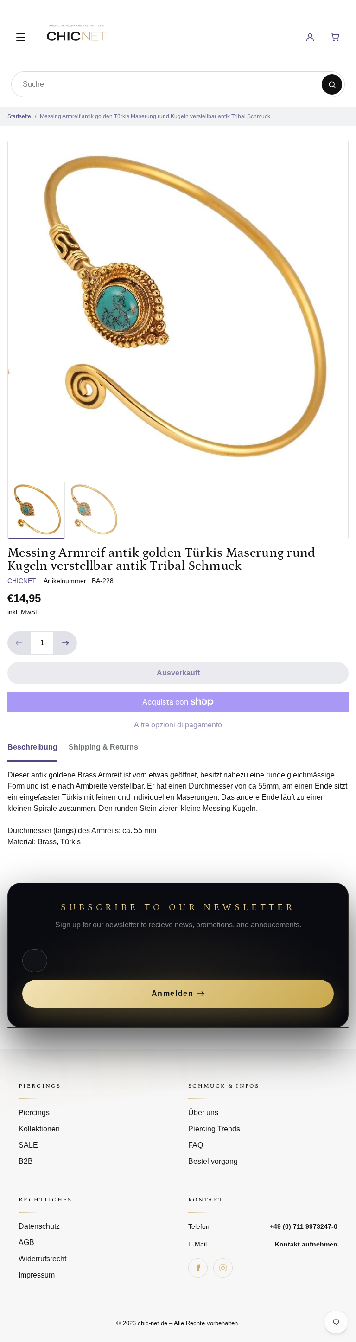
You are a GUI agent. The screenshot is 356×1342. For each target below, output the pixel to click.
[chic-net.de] (76, 35)
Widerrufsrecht (42, 1259)
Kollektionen (39, 1129)
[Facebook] (198, 1268)
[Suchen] (332, 84)
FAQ (195, 1145)
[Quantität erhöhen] (65, 643)
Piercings (34, 1113)
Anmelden (173, 993)
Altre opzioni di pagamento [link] (178, 725)
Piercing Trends (214, 1129)
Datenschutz (39, 1226)
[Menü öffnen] (21, 37)
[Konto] (310, 37)
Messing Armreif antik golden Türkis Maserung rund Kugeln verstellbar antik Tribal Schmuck (155, 116)
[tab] (38, 750)
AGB (26, 1242)
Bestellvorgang (213, 1161)
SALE (28, 1145)
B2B (26, 1161)
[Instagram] (223, 1268)
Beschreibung (32, 747)
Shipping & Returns (103, 747)
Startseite (19, 116)
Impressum (37, 1275)
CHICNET (21, 580)
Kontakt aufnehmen (306, 1244)
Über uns (203, 1113)
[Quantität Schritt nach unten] (19, 643)
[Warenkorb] (335, 37)
